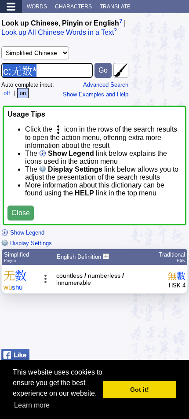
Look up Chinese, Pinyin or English (60, 23)
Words (37, 7)
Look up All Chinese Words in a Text (57, 33)
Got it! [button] (139, 389)
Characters (73, 7)
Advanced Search (105, 84)
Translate (115, 7)
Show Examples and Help (95, 94)
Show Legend (26, 232)
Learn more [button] (32, 405)
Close (20, 213)
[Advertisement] (117, 323)
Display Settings (30, 243)
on (23, 93)
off (7, 93)
